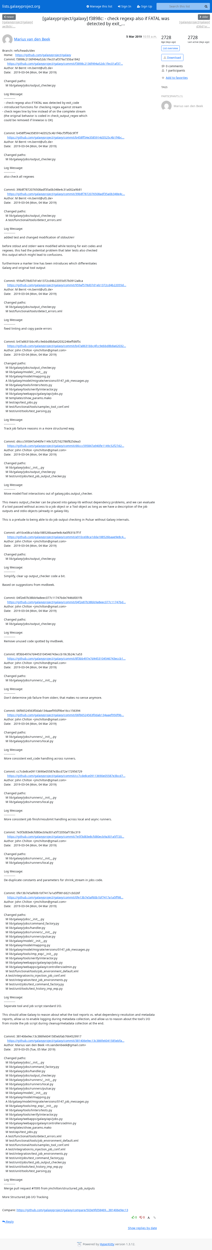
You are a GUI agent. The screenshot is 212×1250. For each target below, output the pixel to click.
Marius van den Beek (32, 39)
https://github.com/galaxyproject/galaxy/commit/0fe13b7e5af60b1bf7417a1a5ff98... (65, 897)
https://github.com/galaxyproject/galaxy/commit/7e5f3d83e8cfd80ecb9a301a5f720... (65, 837)
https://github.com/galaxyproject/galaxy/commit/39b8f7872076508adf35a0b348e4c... (66, 194)
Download (173, 58)
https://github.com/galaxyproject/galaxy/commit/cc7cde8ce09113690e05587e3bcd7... (66, 776)
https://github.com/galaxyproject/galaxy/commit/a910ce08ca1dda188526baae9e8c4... (66, 537)
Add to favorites (177, 78)
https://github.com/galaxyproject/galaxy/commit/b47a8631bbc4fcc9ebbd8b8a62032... (66, 346)
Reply (9, 1222)
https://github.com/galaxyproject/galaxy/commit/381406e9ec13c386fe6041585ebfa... (65, 1041)
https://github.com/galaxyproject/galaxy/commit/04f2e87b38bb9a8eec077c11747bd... (66, 602)
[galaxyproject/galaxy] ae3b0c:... (17, 24)
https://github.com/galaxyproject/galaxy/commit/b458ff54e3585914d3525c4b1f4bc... (65, 137)
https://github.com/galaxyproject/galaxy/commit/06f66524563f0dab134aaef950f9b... (65, 715)
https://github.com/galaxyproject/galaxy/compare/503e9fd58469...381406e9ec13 (72, 1210)
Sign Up (146, 6)
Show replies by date (142, 1228)
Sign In (125, 6)
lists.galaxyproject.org (21, 6)
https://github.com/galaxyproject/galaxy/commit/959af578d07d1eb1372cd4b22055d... (66, 285)
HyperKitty (107, 1244)
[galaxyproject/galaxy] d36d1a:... (194, 24)
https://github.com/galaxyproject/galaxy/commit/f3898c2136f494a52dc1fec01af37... (65, 64)
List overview (170, 48)
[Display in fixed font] (148, 1218)
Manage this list (100, 6)
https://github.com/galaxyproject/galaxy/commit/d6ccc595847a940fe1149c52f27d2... (65, 446)
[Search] (206, 6)
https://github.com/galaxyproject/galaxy (43, 55)
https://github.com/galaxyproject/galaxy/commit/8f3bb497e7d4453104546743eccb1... (66, 658)
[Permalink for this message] (154, 1217)
